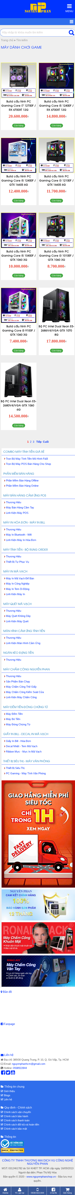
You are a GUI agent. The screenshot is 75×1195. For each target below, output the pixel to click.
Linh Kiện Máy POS (17, 512)
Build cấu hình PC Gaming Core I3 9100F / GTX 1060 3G (18, 330)
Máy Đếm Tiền (14, 713)
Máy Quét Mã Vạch (17, 604)
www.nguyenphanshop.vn (41, 1176)
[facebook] (3, 1073)
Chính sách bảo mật (15, 1128)
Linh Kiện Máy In (15, 594)
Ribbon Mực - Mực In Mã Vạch (24, 751)
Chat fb (53, 1193)
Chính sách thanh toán (16, 1120)
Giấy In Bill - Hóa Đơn (18, 741)
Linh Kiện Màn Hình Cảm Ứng (23, 643)
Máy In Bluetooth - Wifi (19, 534)
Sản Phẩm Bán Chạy (18, 681)
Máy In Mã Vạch (15, 571)
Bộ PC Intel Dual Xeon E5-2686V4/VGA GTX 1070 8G (56, 330)
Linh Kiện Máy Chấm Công (21, 697)
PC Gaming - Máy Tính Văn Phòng (26, 773)
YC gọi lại (19, 1193)
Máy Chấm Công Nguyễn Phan (26, 669)
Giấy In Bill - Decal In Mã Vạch (25, 734)
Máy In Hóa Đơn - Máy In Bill (24, 522)
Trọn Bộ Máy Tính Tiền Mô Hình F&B (27, 458)
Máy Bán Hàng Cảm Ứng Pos (24, 495)
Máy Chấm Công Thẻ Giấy (21, 686)
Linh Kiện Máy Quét (17, 621)
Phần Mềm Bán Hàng (18, 473)
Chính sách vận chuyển (17, 1112)
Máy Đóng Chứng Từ (18, 724)
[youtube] (13, 1073)
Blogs (6, 1095)
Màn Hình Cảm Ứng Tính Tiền (24, 631)
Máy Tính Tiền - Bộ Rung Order (25, 549)
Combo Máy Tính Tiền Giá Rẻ (23, 451)
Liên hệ (8, 1054)
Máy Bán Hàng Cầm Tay (20, 507)
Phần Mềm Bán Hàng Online (22, 485)
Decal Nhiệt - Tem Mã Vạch (21, 746)
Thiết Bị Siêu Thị (15, 768)
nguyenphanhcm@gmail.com (28, 1063)
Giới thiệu (9, 1091)
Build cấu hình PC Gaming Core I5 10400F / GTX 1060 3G (18, 255)
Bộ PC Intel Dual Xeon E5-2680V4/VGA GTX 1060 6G (18, 405)
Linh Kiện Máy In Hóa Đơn (21, 540)
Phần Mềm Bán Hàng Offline (22, 480)
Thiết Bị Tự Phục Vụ (17, 561)
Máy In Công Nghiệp (17, 583)
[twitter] (8, 1073)
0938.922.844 (37, 1193)
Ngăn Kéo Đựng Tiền (18, 652)
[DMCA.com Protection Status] (12, 1150)
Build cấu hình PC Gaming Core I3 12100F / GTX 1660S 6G (56, 180)
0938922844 (20, 1067)
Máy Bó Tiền (13, 719)
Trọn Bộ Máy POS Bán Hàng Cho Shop (28, 463)
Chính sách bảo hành (15, 1116)
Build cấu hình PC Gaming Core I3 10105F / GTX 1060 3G (56, 255)
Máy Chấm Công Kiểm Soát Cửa (25, 692)
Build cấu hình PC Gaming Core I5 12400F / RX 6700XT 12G (56, 105)
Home (5, 1193)
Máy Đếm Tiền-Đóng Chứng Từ (25, 707)
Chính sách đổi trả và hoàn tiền (21, 1124)
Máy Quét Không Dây (18, 615)
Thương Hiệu (13, 502)
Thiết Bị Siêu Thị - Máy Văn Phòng (26, 761)
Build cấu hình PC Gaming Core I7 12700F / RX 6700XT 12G (18, 105)
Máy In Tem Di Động (17, 588)
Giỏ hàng (67, 1193)
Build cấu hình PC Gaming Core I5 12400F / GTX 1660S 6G (18, 180)
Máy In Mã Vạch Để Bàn (20, 578)
